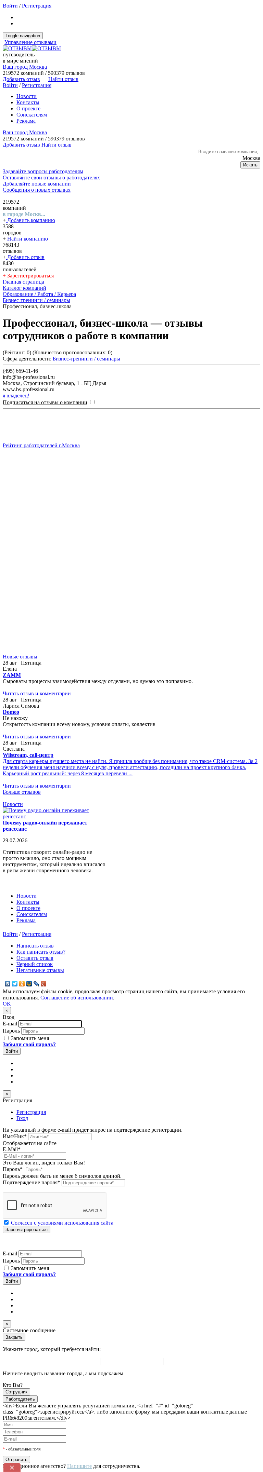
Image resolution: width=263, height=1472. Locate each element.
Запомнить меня (29, 1038)
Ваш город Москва (25, 67)
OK (7, 1004)
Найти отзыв (63, 79)
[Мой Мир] (29, 983)
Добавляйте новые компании (37, 184)
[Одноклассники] (22, 983)
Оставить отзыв (34, 958)
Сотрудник (16, 1391)
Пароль (11, 1031)
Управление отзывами (30, 42)
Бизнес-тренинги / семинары (86, 359)
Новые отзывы (20, 656)
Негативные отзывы (40, 970)
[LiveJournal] (36, 983)
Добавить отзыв (25, 257)
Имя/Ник (15, 1136)
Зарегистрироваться (30, 275)
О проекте (28, 108)
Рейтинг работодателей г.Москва (41, 445)
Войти (10, 6)
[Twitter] (14, 983)
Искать (250, 164)
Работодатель (20, 1399)
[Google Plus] (43, 983)
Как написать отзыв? (40, 952)
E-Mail (12, 1149)
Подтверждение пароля (31, 1182)
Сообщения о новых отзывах (37, 190)
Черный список (34, 964)
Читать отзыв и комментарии (37, 693)
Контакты (27, 102)
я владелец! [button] (16, 395)
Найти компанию (27, 239)
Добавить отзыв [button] (21, 79)
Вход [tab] (22, 1118)
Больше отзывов (22, 792)
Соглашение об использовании (76, 997)
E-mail (10, 1023)
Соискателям (31, 115)
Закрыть (14, 1337)
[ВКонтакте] (7, 983)
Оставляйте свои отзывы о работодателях (51, 177)
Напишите (79, 1466)
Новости (26, 96)
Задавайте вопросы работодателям (43, 171)
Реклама (26, 121)
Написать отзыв (35, 946)
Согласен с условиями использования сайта (62, 1223)
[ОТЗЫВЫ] (32, 48)
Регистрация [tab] (31, 1112)
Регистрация (36, 6)
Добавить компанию (30, 220)
